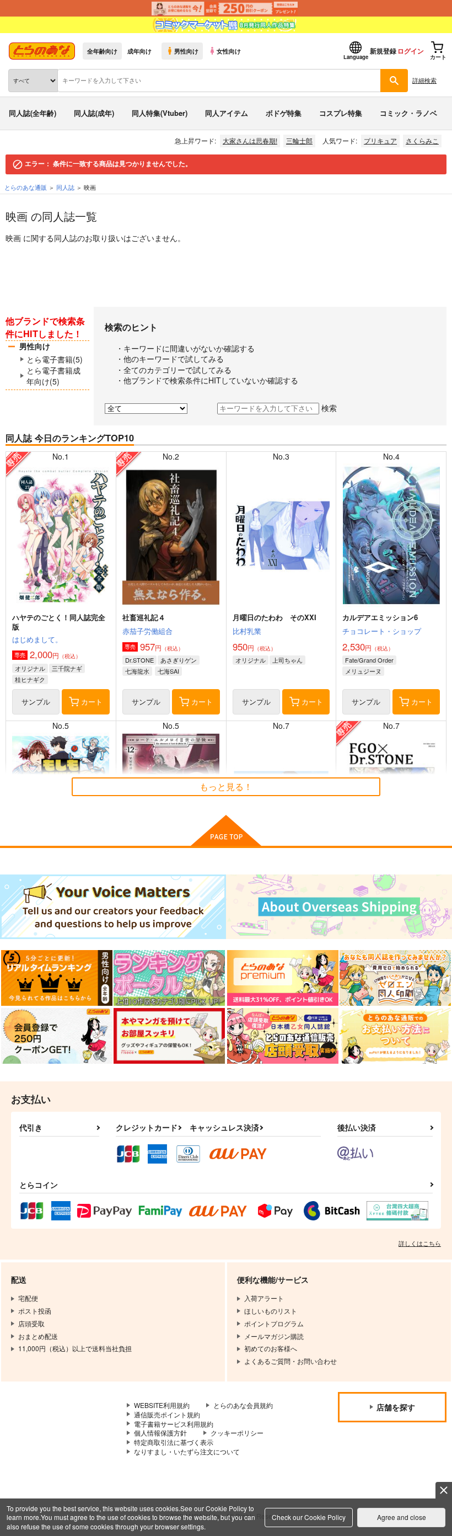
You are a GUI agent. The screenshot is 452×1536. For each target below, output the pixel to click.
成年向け (139, 50)
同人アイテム (226, 113)
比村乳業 (247, 631)
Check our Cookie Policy (309, 1517)
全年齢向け (102, 50)
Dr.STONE (139, 659)
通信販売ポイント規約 (167, 1414)
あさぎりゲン (178, 659)
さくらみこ (422, 140)
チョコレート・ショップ (381, 631)
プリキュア (380, 140)
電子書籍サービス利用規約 (173, 1423)
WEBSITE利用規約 (162, 1405)
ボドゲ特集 (284, 113)
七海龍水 (137, 670)
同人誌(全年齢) (32, 113)
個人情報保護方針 (160, 1432)
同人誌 (65, 187)
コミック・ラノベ (408, 113)
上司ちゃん (287, 659)
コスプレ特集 (340, 113)
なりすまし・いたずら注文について (187, 1451)
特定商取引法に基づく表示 (173, 1442)
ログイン (410, 51)
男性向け (186, 50)
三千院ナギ (67, 668)
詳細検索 (424, 80)
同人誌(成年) (94, 113)
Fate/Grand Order (369, 659)
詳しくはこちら (420, 1243)
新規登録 (383, 51)
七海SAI (168, 670)
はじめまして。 (37, 639)
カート (92, 701)
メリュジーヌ (363, 670)
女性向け (229, 50)
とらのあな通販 (25, 187)
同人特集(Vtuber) (159, 113)
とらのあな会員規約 (243, 1405)
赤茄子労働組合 (147, 631)
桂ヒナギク (30, 679)
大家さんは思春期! (250, 140)
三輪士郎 (299, 140)
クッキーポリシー (237, 1432)
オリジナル (30, 668)
